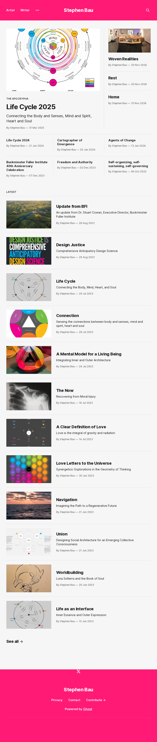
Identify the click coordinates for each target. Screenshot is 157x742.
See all (12, 641)
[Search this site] (148, 10)
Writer (25, 10)
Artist (10, 10)
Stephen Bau (78, 10)
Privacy (57, 700)
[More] (37, 10)
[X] (78, 671)
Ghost (87, 709)
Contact (74, 700)
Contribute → (96, 700)
